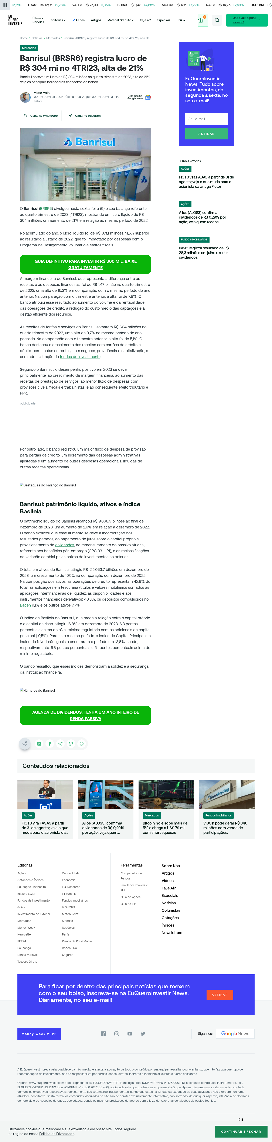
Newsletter (24, 934)
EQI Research (71, 887)
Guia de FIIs (128, 904)
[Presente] (203, 20)
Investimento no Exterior (33, 914)
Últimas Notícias (38, 20)
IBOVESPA (68, 907)
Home (24, 38)
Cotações (170, 918)
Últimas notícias (190, 161)
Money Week (26, 927)
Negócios (68, 927)
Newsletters (172, 932)
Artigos (96, 20)
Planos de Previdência (77, 941)
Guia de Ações (130, 897)
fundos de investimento (80, 356)
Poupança (24, 948)
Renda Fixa (69, 948)
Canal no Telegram (88, 115)
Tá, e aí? (145, 20)
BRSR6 (46, 208)
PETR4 (21, 941)
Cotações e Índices (30, 880)
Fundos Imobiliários (75, 900)
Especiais (163, 20)
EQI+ (181, 20)
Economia (68, 880)
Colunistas (171, 910)
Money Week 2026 (39, 1034)
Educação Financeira (31, 887)
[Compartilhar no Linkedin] (39, 743)
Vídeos (168, 880)
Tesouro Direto (27, 961)
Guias (21, 907)
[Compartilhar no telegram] (60, 743)
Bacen (25, 605)
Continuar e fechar (241, 1131)
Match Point (70, 914)
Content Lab (70, 873)
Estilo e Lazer (26, 893)
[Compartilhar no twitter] (71, 743)
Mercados (53, 38)
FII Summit (69, 893)
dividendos (64, 545)
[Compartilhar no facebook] (49, 743)
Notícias (37, 38)
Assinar (206, 133)
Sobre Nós (171, 866)
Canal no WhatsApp (44, 115)
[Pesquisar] (217, 20)
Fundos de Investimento (33, 900)
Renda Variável (27, 955)
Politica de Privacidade (56, 1134)
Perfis (65, 934)
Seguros (67, 955)
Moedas (67, 921)
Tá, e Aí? (169, 888)
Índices (168, 925)
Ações (21, 873)
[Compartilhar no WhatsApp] (81, 743)
